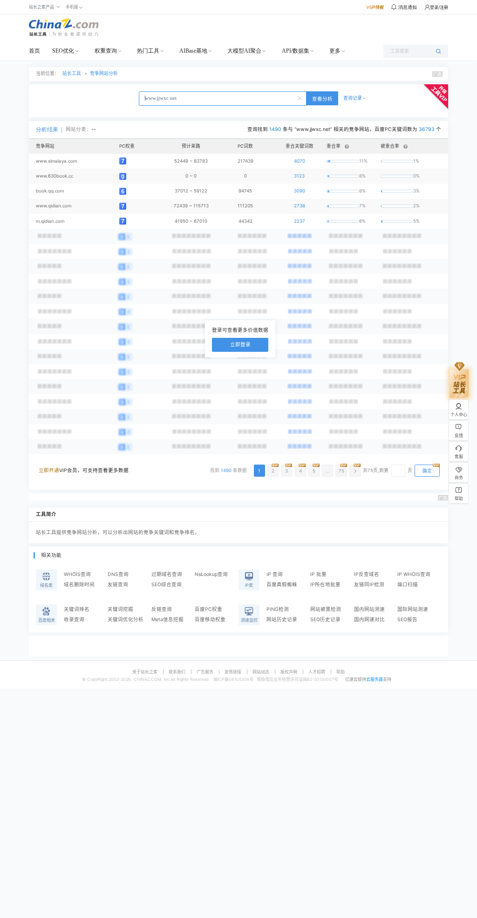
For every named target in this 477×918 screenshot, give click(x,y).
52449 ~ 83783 (191, 161)
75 (341, 470)
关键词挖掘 (120, 609)
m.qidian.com (50, 221)
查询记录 (352, 98)
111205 (245, 205)
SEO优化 (63, 51)
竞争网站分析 (104, 73)
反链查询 (161, 609)
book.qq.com (50, 190)
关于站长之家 (144, 672)
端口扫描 (407, 585)
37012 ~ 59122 (191, 190)
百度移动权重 (210, 620)
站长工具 (71, 73)
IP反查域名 (366, 574)
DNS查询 (118, 574)
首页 (34, 51)
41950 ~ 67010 (191, 221)
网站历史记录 (281, 620)
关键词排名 (76, 609)
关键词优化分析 (125, 620)
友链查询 (118, 585)
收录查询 (74, 620)
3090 (299, 190)
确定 (427, 470)
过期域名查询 (166, 574)
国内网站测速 (369, 609)
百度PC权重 (208, 609)
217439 (245, 161)
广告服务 (205, 672)
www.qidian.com (53, 205)
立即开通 (49, 470)
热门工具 (148, 51)
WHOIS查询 (77, 574)
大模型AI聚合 (244, 51)
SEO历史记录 (325, 620)
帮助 (340, 672)
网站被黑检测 (325, 609)
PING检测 (277, 609)
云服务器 (374, 679)
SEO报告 (407, 620)
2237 (299, 221)
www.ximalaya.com (56, 161)
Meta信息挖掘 (167, 620)
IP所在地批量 (325, 585)
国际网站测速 (412, 609)
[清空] (300, 97)
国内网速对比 (369, 620)
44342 (245, 221)
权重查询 (106, 51)
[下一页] (355, 471)
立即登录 (240, 345)
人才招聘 (316, 672)
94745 (245, 190)
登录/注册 (439, 7)
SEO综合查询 (166, 585)
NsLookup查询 (211, 574)
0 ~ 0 (191, 175)
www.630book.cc (54, 175)
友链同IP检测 (369, 585)
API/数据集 (295, 51)
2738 (299, 205)
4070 (299, 161)
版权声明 (288, 672)
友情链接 (233, 672)
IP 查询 (274, 574)
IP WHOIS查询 (413, 574)
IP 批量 (318, 574)
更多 (335, 51)
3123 (299, 175)
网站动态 (260, 672)
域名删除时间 (79, 585)
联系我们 (177, 672)
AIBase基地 (193, 51)
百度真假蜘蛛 (281, 585)
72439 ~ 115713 (191, 205)
